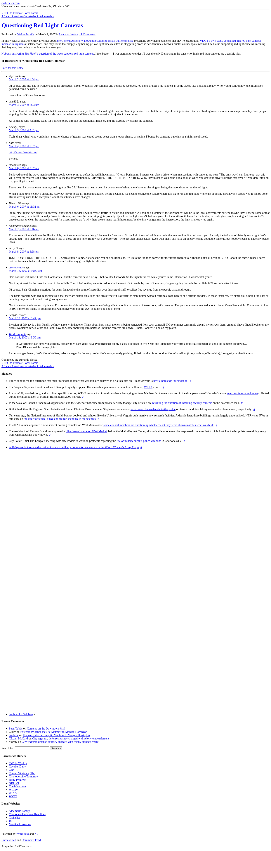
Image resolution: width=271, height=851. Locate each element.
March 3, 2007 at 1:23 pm (24, 104)
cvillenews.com (10, 3)
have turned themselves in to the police (153, 409)
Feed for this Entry (12, 68)
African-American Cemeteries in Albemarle (27, 16)
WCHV (13, 789)
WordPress (22, 833)
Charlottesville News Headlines (27, 814)
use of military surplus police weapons (139, 440)
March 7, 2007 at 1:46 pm (24, 229)
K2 (36, 833)
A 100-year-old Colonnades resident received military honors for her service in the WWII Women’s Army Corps (74, 447)
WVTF (13, 796)
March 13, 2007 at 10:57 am (25, 270)
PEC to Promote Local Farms (19, 13)
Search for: (7, 748)
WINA (13, 793)
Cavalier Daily (17, 766)
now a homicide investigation (170, 380)
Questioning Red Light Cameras (42, 25)
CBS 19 (13, 769)
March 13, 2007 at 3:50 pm (25, 337)
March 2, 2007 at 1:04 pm (24, 79)
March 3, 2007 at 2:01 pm (24, 130)
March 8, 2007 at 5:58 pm (24, 251)
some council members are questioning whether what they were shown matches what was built (158, 425)
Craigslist (14, 817)
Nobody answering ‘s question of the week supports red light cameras (47, 53)
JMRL (12, 820)
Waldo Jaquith (25, 34)
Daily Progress (17, 779)
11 (87, 34)
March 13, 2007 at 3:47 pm (25, 318)
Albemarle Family (19, 810)
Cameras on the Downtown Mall (46, 728)
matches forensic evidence (242, 393)
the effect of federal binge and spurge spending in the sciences (60, 418)
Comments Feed (31, 840)
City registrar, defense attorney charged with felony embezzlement (70, 738)
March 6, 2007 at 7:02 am (24, 168)
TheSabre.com (17, 786)
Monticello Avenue (20, 824)
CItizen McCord (18, 738)
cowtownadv (16, 267)
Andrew (13, 735)
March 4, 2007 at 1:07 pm (24, 146)
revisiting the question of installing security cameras (182, 402)
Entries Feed (8, 840)
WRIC (148, 387)
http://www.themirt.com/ (23, 152)
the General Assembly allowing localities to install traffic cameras (95, 40)
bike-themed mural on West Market (86, 431)
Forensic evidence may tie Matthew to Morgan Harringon (53, 731)
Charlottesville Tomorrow (24, 776)
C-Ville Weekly (18, 763)
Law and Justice (68, 34)
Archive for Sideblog (21, 714)
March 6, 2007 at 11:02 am (24, 206)
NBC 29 (14, 783)
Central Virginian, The (22, 773)
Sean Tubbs (15, 728)
